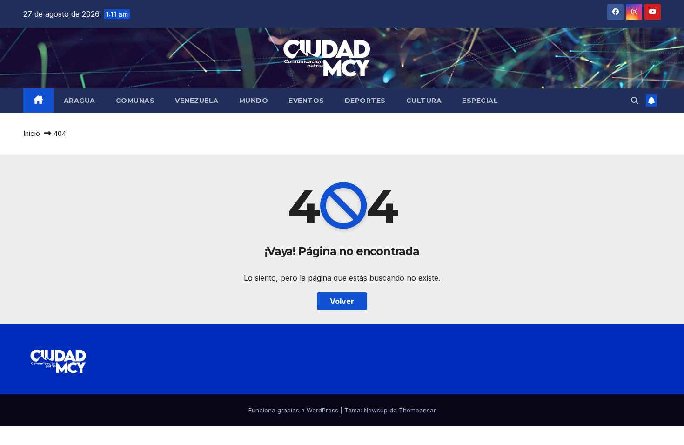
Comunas (135, 100)
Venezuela (197, 100)
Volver (342, 301)
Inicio (31, 133)
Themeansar (417, 410)
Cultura (424, 100)
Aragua (79, 100)
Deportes (365, 100)
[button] (634, 100)
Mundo (253, 100)
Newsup (376, 410)
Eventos (306, 100)
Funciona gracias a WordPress (294, 410)
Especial (480, 100)
